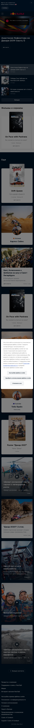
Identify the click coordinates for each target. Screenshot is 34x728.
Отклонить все (17, 383)
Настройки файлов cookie (17, 373)
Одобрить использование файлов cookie (18, 378)
